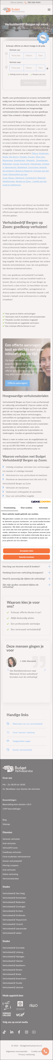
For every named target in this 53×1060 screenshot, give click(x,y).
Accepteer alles (26, 551)
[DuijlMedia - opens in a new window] (40, 501)
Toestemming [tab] (9, 508)
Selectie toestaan (26, 557)
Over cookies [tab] (26, 508)
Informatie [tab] (43, 508)
